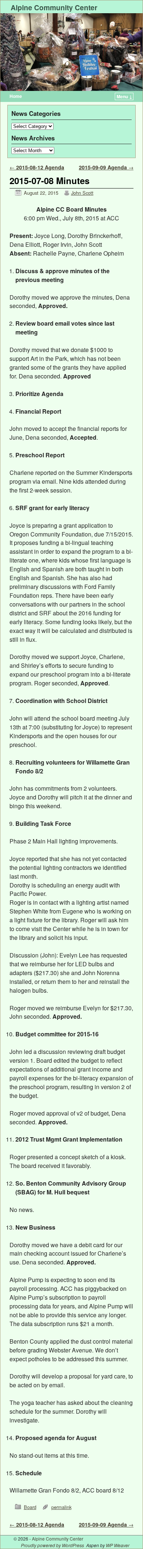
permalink (61, 1507)
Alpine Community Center (54, 7)
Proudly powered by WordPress (52, 1545)
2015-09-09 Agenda (106, 167)
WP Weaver (117, 1545)
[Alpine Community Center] (71, 52)
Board (30, 1507)
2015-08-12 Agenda (37, 167)
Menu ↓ (124, 96)
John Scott (82, 192)
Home (16, 96)
